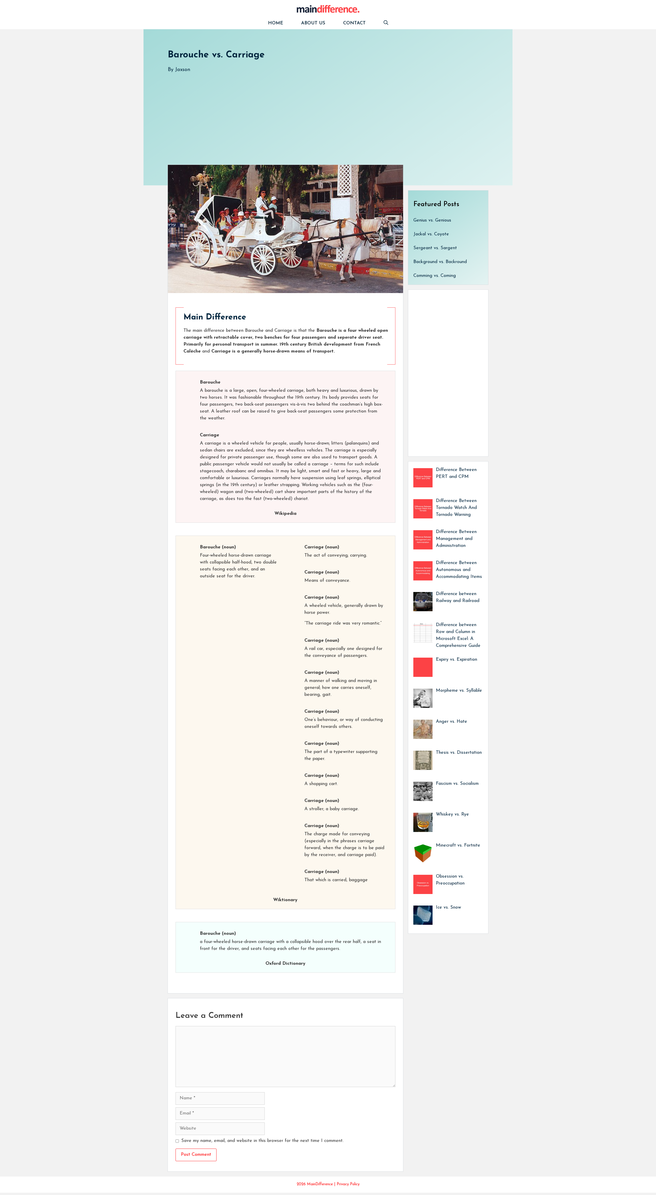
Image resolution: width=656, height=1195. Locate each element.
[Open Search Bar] (386, 23)
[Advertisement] (321, 113)
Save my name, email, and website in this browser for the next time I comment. (262, 1141)
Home (275, 23)
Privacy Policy (348, 1184)
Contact (354, 23)
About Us (313, 23)
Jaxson (182, 69)
